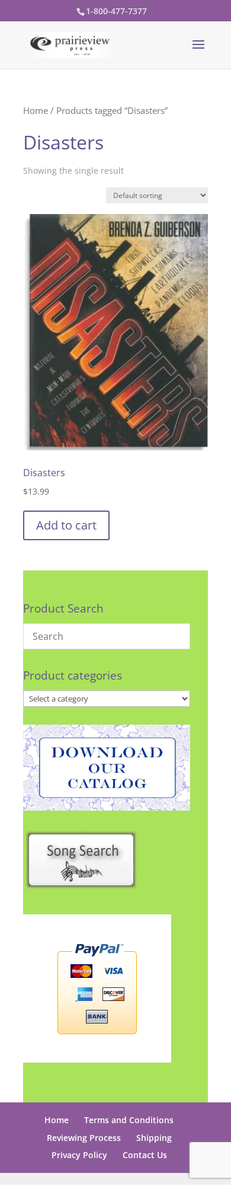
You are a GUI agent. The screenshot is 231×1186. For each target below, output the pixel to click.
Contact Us (145, 1155)
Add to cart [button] (66, 525)
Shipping (154, 1137)
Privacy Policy (79, 1155)
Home (35, 110)
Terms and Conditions (129, 1120)
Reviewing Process (84, 1137)
